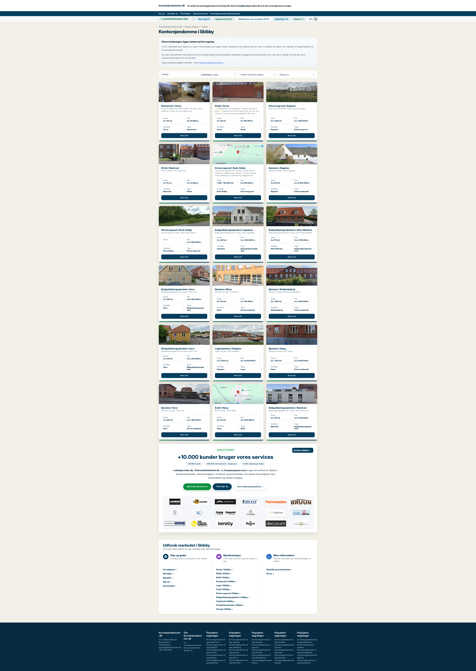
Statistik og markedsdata (278, 569)
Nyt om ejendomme (192, 648)
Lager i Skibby (223, 585)
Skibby (205, 27)
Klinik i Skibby (223, 573)
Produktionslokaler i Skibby (229, 605)
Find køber (185, 13)
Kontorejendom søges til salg (171, 27)
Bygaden (167, 577)
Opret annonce (200, 13)
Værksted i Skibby (225, 601)
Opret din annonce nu (197, 486)
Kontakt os (172, 13)
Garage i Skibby (223, 609)
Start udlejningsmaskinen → (250, 487)
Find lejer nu (222, 486)
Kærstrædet (169, 586)
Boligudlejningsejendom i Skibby (232, 597)
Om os (162, 13)
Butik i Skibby (222, 577)
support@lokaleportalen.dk (170, 647)
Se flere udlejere (303, 450)
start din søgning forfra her (211, 62)
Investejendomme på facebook (225, 13)
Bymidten (167, 573)
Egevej (166, 582)
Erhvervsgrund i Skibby (227, 593)
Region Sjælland (192, 27)
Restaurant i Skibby (225, 581)
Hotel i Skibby (222, 589)
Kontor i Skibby (223, 569)
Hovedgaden (169, 569)
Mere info (184, 135)
